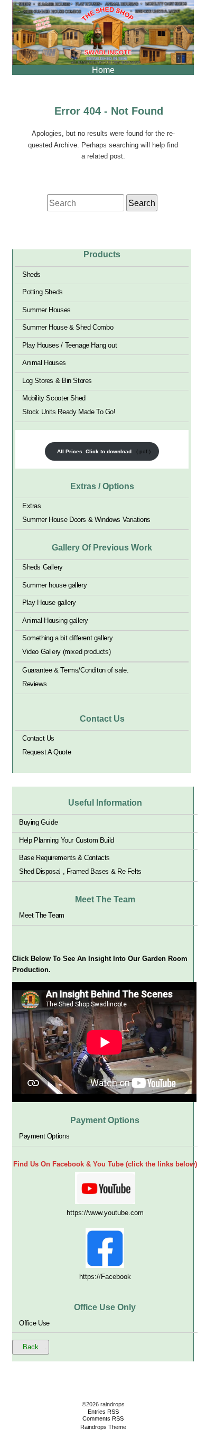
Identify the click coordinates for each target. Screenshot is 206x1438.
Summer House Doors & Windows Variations (86, 520)
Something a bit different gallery (67, 638)
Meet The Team (41, 915)
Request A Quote (46, 752)
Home (103, 70)
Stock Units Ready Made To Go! (69, 412)
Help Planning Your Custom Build (66, 840)
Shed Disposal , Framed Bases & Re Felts (80, 871)
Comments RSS (103, 1418)
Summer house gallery (54, 585)
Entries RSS (103, 1411)
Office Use (34, 1323)
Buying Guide (38, 822)
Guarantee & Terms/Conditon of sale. (75, 670)
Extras (31, 506)
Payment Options (44, 1136)
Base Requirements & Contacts (64, 858)
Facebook (116, 1277)
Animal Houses (44, 363)
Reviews (34, 684)
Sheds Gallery (42, 567)
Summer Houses (46, 309)
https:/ (89, 1277)
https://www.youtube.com (105, 1213)
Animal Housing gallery (55, 620)
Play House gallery (49, 602)
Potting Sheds (42, 292)
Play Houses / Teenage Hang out (69, 345)
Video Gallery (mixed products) (66, 652)
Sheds (31, 274)
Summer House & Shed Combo (67, 327)
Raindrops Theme (103, 1427)
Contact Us (38, 738)
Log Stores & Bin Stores (57, 380)
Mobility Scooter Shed (54, 398)
